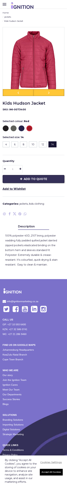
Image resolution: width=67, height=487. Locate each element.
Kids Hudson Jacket (13, 21)
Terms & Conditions (13, 450)
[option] (33, 61)
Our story (8, 375)
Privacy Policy (10, 454)
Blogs (6, 404)
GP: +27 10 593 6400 (14, 324)
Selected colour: (16, 121)
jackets (7, 17)
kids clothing (36, 203)
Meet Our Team (11, 389)
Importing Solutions (13, 424)
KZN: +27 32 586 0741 (15, 329)
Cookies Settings (51, 462)
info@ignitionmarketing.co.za (22, 301)
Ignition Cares (10, 384)
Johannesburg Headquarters (18, 349)
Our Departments (12, 394)
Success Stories (11, 399)
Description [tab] (26, 226)
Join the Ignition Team (14, 380)
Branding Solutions (13, 419)
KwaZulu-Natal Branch (15, 354)
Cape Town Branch (13, 359)
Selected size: (13, 137)
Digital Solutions (11, 429)
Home (6, 12)
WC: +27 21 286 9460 (14, 334)
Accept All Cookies (51, 472)
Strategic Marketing (13, 434)
